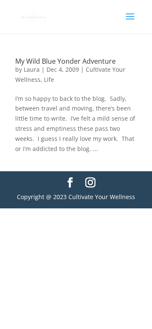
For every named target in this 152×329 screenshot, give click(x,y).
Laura (32, 69)
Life (49, 80)
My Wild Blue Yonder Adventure (65, 61)
